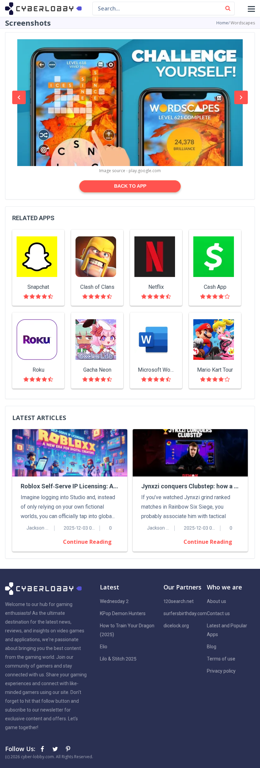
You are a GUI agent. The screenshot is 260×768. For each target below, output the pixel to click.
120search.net (179, 601)
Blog (211, 646)
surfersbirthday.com (185, 613)
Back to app (130, 186)
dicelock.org (176, 625)
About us (216, 601)
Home (222, 23)
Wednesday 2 (114, 601)
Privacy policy (221, 671)
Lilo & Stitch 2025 (118, 658)
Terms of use (221, 658)
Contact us (218, 613)
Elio (103, 646)
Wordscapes (243, 23)
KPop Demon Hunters (123, 613)
